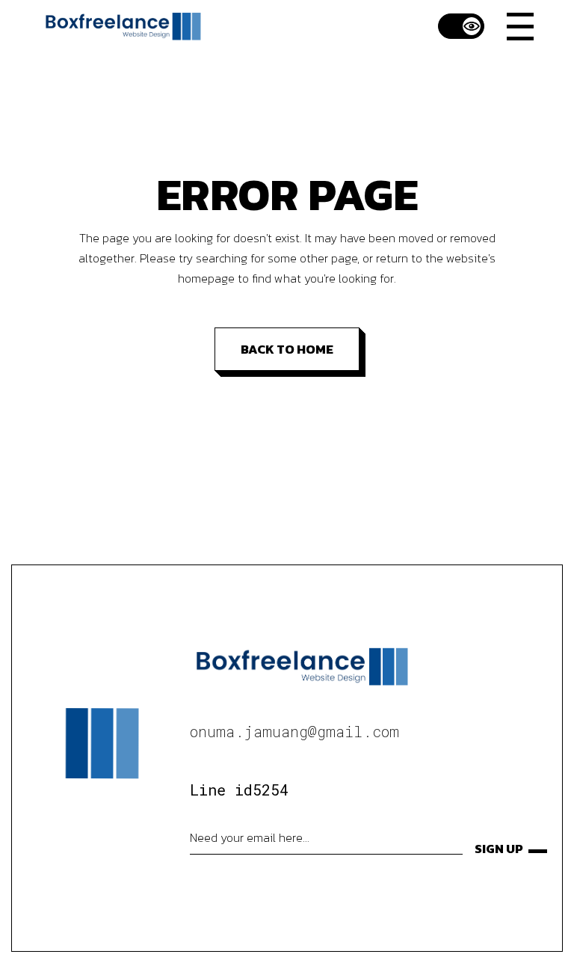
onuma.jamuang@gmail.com (294, 731)
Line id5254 (239, 789)
